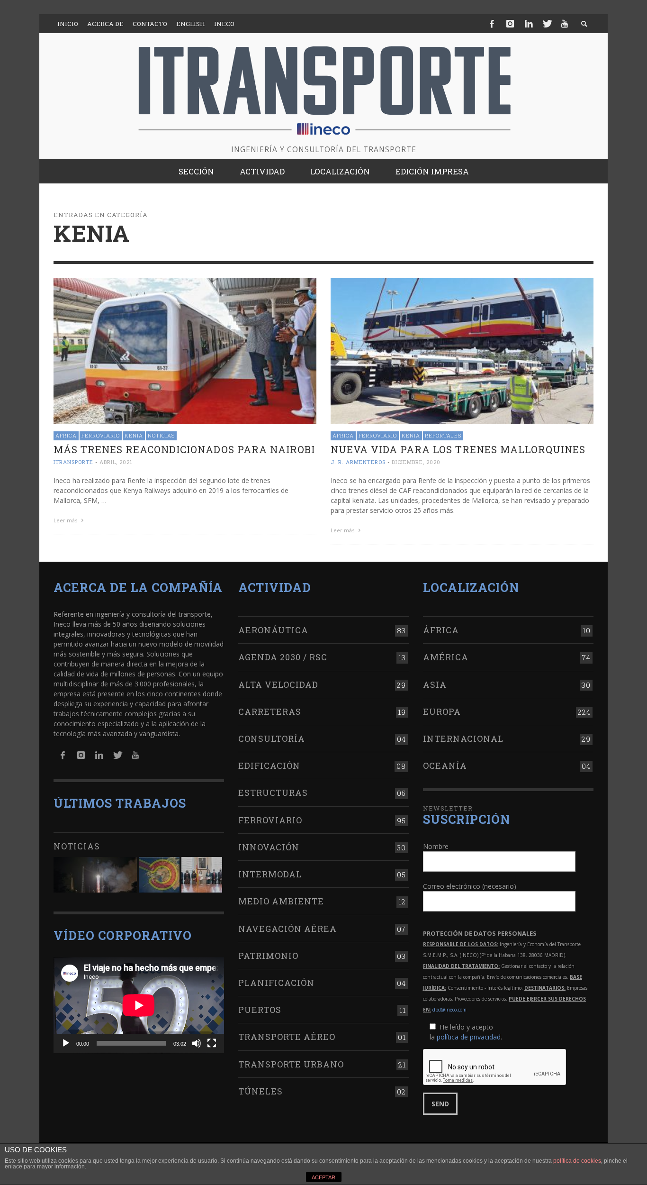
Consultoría (271, 738)
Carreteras (269, 711)
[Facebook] (492, 23)
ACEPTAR (323, 1177)
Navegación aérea (287, 928)
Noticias (161, 435)
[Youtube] (565, 23)
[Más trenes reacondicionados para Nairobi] (185, 350)
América (445, 657)
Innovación (268, 847)
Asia (435, 684)
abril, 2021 (116, 461)
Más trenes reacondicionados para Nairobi (184, 449)
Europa (442, 711)
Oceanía (445, 765)
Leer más (66, 520)
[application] (139, 1005)
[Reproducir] (66, 1043)
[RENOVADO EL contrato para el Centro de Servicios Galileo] (95, 875)
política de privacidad (469, 1036)
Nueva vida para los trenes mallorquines (458, 449)
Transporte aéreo (286, 1036)
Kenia (134, 435)
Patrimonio (268, 955)
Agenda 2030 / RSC (282, 657)
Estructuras (273, 792)
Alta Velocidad (278, 684)
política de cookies (577, 1161)
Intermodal (270, 874)
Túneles (260, 1091)
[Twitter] (547, 23)
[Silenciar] (196, 1043)
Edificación (269, 765)
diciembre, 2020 (416, 461)
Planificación (276, 982)
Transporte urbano (291, 1064)
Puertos (259, 1009)
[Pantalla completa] (211, 1043)
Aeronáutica (273, 630)
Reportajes (443, 435)
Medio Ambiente (281, 901)
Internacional (463, 738)
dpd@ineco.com (449, 1009)
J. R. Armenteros (358, 461)
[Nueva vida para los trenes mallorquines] (462, 350)
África (66, 435)
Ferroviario (100, 435)
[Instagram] (510, 23)
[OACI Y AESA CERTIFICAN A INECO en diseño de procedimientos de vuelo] (159, 875)
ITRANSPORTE (73, 461)
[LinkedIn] (529, 23)
